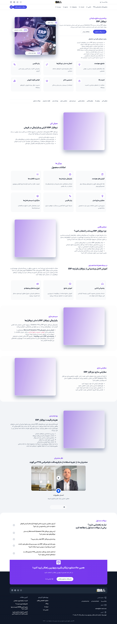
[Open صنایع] (63, 7)
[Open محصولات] (70, 7)
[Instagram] (20, 2)
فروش (42, 332)
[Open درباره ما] (56, 7)
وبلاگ (46, 604)
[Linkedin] (11, 2)
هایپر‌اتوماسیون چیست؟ (21, 604)
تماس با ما (45, 610)
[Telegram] (14, 2)
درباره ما (46, 607)
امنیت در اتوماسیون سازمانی (21, 601)
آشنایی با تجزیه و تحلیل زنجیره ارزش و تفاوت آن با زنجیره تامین (20, 613)
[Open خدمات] (79, 7)
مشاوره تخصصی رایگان (42, 601)
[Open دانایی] (87, 7)
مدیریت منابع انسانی (34, 332)
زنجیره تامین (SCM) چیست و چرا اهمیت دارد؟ (19, 608)
